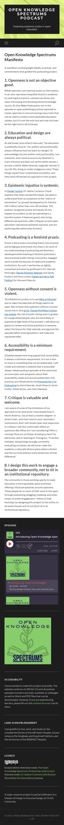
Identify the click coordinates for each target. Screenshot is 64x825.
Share (54, 550)
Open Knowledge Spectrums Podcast (32, 13)
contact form (40, 703)
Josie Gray (46, 770)
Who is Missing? (47, 299)
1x (24, 546)
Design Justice (15, 191)
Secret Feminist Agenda (29, 272)
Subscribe (42, 550)
